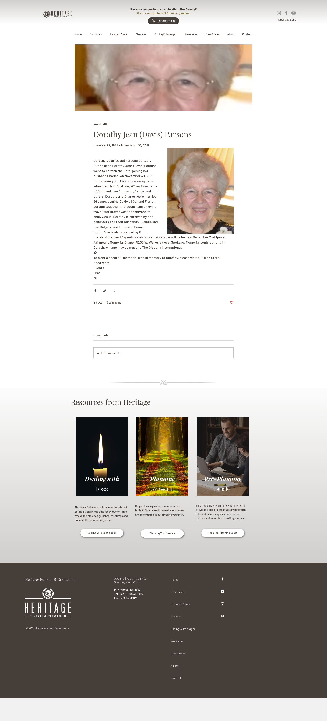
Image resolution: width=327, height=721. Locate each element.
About (174, 665)
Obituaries (177, 592)
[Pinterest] (222, 616)
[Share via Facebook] (95, 291)
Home (174, 579)
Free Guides (178, 653)
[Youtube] (222, 591)
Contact (176, 678)
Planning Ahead (181, 604)
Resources (177, 641)
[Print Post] (114, 291)
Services (176, 616)
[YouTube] (293, 13)
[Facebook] (286, 13)
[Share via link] (104, 291)
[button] (119, 34)
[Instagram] (279, 13)
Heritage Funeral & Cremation (50, 579)
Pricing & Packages (183, 629)
